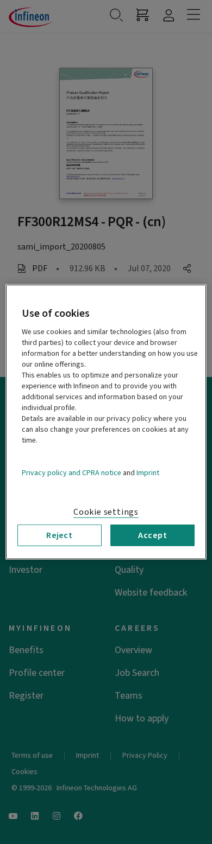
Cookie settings (106, 512)
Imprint (147, 473)
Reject (59, 535)
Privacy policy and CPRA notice (71, 473)
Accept (152, 535)
